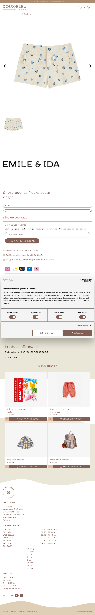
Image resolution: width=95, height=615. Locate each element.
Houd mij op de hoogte (22, 240)
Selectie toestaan (47, 333)
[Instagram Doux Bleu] (21, 595)
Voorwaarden (9, 517)
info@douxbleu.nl (11, 588)
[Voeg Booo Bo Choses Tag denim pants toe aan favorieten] (50, 419)
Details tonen (82, 325)
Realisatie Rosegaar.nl (84, 611)
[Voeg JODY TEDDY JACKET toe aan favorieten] (7, 466)
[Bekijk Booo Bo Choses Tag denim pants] (69, 389)
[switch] (36, 317)
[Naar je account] (77, 7)
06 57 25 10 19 (9, 586)
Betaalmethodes (11, 512)
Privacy (6, 520)
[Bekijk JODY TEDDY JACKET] (26, 440)
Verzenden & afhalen (13, 509)
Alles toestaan (77, 333)
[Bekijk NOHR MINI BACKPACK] (69, 440)
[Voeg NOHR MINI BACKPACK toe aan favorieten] (50, 466)
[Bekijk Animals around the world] (26, 389)
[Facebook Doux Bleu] (17, 595)
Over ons (7, 506)
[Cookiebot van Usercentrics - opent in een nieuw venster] (82, 280)
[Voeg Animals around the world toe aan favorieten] (7, 419)
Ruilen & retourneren (13, 515)
